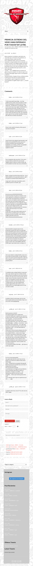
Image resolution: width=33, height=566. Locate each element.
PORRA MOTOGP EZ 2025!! (16, 452)
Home (10, 46)
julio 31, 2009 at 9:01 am (17, 268)
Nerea (7, 447)
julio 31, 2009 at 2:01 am (17, 250)
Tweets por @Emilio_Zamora (11, 546)
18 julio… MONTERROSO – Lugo (12, 500)
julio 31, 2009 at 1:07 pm (17, 353)
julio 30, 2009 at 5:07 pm (17, 97)
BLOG (13, 46)
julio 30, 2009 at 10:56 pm (18, 224)
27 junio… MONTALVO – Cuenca (12, 525)
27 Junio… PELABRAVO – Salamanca (12, 520)
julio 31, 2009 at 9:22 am (19, 294)
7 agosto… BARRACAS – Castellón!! (12, 491)
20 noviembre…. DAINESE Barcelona (18, 447)
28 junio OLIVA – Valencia (10, 515)
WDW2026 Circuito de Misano (11, 510)
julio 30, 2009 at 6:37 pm (20, 155)
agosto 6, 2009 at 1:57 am (20, 386)
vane (10, 136)
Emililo (7, 445)
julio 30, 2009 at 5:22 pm (17, 136)
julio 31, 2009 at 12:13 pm (20, 309)
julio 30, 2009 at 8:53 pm (17, 190)
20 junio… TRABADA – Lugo (11, 535)
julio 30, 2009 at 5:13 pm (17, 123)
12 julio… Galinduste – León (11, 505)
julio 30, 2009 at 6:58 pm (17, 171)
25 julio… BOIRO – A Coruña (17, 445)
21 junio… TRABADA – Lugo (11, 530)
